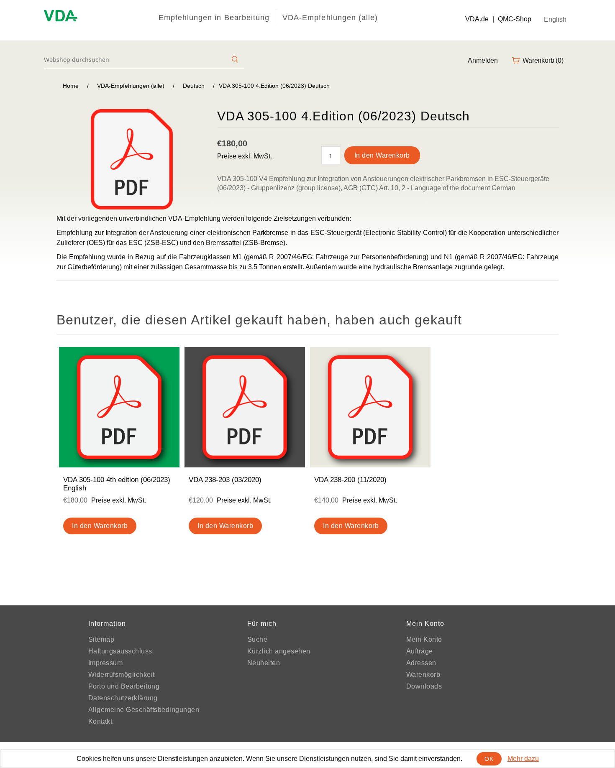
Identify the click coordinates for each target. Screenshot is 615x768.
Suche (257, 639)
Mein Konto (424, 639)
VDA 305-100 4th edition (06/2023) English (116, 484)
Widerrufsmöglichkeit (121, 674)
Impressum (105, 662)
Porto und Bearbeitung (124, 686)
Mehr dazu (523, 758)
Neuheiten (263, 662)
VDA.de (477, 19)
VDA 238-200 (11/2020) (350, 480)
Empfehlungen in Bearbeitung (214, 17)
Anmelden (483, 60)
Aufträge (419, 651)
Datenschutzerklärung (123, 698)
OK (488, 758)
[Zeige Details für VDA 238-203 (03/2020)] (245, 407)
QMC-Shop (514, 19)
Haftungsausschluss (120, 651)
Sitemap (101, 639)
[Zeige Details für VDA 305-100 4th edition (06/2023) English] (119, 407)
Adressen (421, 662)
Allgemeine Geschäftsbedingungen (144, 709)
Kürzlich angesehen (278, 651)
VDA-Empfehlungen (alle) (330, 17)
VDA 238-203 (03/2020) (225, 480)
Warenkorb (423, 674)
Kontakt (100, 721)
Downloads (424, 686)
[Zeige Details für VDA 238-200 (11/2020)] (370, 407)
